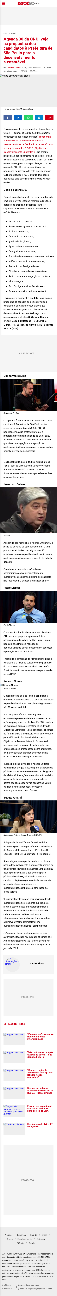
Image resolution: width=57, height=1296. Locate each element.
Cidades (41, 1239)
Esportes (21, 1235)
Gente (10, 1239)
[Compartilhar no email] (49, 117)
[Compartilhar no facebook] (8, 117)
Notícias (9, 1235)
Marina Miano (13, 68)
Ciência (20, 1243)
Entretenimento (25, 1239)
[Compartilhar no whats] (28, 117)
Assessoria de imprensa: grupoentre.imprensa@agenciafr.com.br (35, 1287)
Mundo (33, 1235)
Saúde (32, 1243)
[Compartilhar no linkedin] (18, 117)
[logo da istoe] (28, 4)
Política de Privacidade (7, 1287)
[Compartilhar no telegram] (39, 117)
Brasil (13, 33)
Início (6, 33)
